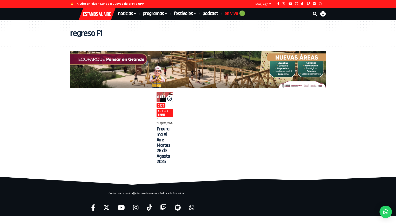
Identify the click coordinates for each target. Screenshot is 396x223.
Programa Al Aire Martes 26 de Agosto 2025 (163, 145)
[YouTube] (290, 3)
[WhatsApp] (320, 3)
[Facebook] (278, 3)
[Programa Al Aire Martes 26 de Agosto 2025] (165, 97)
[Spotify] (314, 3)
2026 (161, 105)
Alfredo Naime (163, 113)
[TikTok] (302, 3)
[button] (315, 14)
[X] (283, 3)
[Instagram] (296, 3)
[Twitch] (308, 3)
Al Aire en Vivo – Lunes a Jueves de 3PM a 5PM (110, 4)
